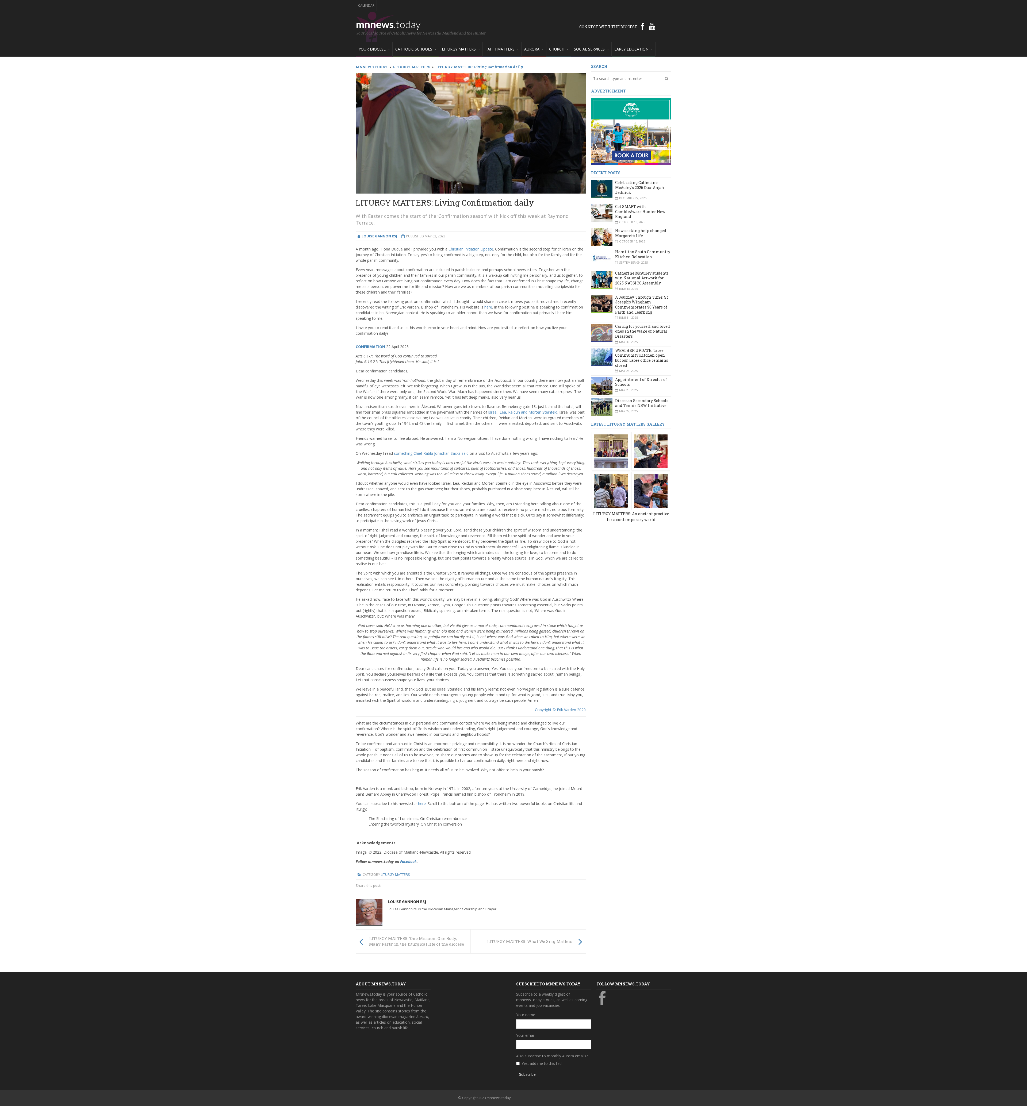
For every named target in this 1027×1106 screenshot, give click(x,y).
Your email (525, 1035)
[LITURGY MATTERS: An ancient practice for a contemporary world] (611, 450)
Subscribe (527, 1074)
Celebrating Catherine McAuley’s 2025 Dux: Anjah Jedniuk (639, 187)
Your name (525, 1014)
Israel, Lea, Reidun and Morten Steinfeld (522, 412)
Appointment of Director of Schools (641, 382)
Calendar (366, 5)
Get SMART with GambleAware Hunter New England (640, 211)
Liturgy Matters (395, 874)
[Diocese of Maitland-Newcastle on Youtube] (652, 26)
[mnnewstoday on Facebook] (642, 26)
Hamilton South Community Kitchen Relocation (642, 254)
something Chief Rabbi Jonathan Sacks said (431, 453)
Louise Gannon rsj (407, 901)
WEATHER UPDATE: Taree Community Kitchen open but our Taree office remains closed (641, 358)
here (488, 307)
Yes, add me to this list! (542, 1063)
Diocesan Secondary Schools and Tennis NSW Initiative (641, 403)
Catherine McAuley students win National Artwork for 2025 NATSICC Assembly (642, 278)
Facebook (408, 861)
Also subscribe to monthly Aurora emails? (552, 1055)
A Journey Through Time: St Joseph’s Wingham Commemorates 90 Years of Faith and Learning (641, 305)
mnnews (388, 24)
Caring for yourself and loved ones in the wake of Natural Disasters (642, 331)
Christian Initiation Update (471, 249)
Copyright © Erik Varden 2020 (560, 709)
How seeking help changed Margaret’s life (640, 233)
